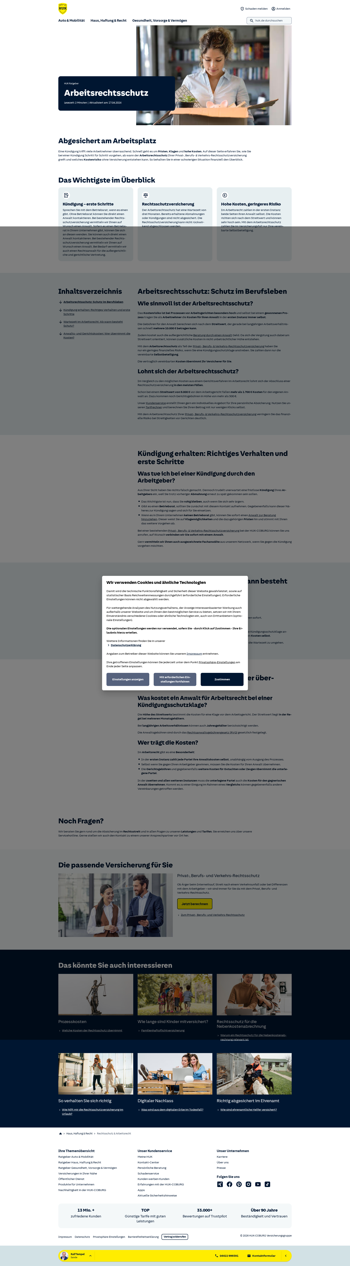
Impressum (194, 653)
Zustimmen (222, 679)
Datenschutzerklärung (126, 645)
